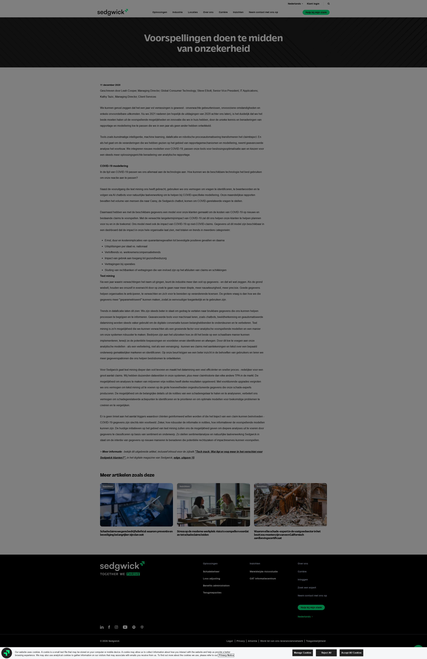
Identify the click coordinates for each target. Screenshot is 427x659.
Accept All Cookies (351, 652)
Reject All (326, 652)
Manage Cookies (302, 652)
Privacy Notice (226, 655)
